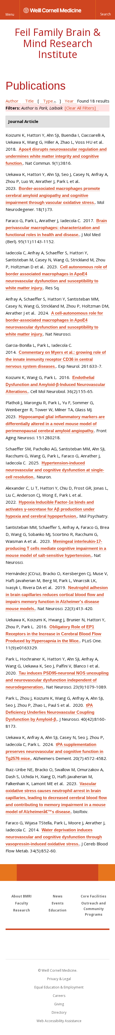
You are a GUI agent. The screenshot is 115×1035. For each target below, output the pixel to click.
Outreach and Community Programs (93, 909)
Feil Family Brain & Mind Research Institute (57, 43)
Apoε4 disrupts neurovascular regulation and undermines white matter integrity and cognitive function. (56, 156)
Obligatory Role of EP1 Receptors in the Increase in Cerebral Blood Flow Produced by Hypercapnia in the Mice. (53, 633)
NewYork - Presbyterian (57, 950)
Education (57, 910)
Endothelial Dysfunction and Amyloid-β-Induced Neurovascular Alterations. (55, 384)
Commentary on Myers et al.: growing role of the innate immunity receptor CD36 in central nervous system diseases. (56, 359)
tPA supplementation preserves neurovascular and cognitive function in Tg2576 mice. (54, 751)
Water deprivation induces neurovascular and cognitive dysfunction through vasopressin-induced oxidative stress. (54, 836)
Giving (59, 1004)
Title (29, 101)
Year (69, 101)
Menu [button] (10, 14)
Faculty (21, 903)
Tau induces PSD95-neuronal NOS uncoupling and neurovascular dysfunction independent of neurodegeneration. (57, 680)
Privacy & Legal (59, 978)
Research (21, 910)
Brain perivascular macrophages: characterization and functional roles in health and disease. (56, 227)
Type (48, 101)
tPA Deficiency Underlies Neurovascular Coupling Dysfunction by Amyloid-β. (50, 712)
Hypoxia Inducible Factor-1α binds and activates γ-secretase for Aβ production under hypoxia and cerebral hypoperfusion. (50, 509)
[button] (105, 10)
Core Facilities (93, 896)
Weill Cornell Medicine (57, 938)
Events (58, 903)
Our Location (8, 872)
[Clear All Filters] (80, 108)
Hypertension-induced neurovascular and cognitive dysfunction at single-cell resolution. (55, 469)
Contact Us (106, 872)
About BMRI (21, 896)
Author (12, 101)
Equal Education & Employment (58, 987)
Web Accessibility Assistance (59, 1020)
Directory (59, 1012)
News (58, 896)
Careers (59, 995)
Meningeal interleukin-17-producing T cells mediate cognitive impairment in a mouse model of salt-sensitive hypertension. (56, 548)
